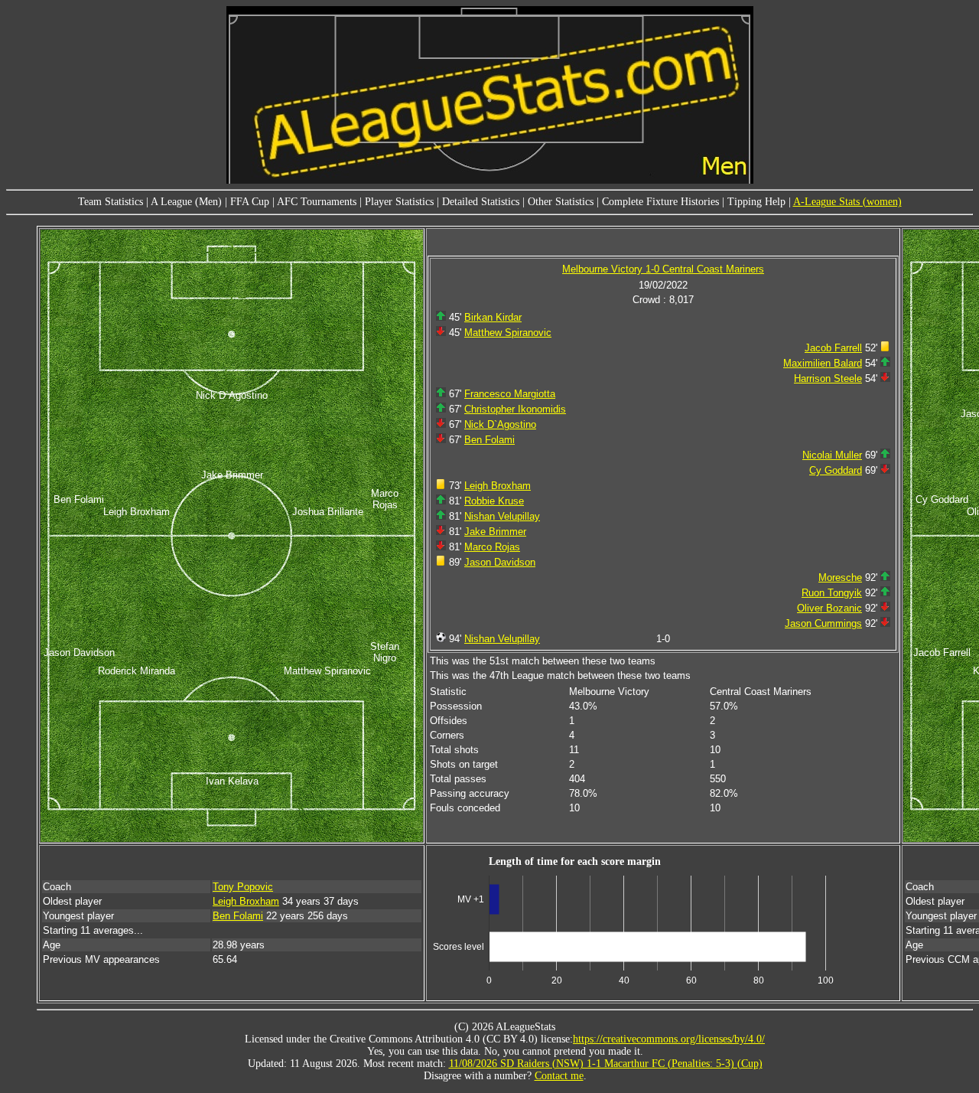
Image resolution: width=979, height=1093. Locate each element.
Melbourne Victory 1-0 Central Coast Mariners (663, 269)
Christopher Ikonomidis (515, 409)
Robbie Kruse (494, 501)
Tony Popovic (243, 886)
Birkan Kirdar (493, 317)
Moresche (840, 577)
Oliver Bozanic (829, 608)
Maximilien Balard (822, 363)
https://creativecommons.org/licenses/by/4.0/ (669, 1039)
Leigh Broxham (497, 485)
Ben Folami (489, 439)
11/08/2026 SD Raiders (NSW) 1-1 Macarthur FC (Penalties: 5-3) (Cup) (606, 1063)
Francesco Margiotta (509, 394)
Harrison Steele (828, 378)
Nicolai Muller (832, 455)
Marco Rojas (492, 547)
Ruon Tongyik (832, 593)
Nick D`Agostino (500, 424)
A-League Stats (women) (847, 201)
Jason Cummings (823, 623)
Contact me (559, 1076)
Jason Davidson (499, 562)
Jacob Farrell (833, 348)
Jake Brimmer (495, 531)
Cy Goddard (835, 470)
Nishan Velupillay (502, 516)
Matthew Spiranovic (507, 332)
